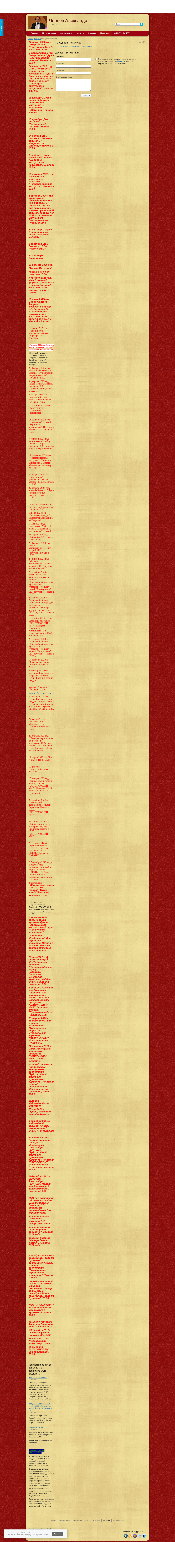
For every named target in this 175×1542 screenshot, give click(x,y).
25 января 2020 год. (37, 1427)
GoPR (49, 1529)
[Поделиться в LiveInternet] (144, 1536)
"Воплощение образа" (38, 1378)
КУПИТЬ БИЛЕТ (122, 33)
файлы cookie (26, 1533)
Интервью (105, 33)
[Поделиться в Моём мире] (135, 1536)
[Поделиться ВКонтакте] (126, 1536)
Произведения (49, 33)
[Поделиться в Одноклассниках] (130, 1536)
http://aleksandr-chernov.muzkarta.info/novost (74, 46)
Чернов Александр (68, 20)
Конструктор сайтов (37, 1529)
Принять (57, 1534)
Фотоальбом (66, 33)
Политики (121, 61)
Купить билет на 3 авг (40, 693)
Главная (34, 33)
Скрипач (53, 24)
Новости (80, 33)
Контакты (92, 33)
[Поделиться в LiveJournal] (139, 1536)
